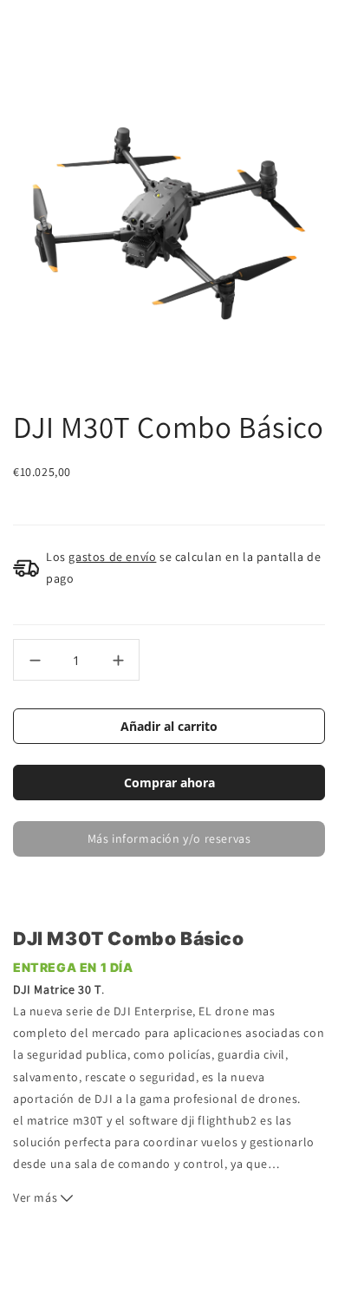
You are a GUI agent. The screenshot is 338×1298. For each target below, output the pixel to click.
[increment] (118, 660)
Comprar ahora (169, 782)
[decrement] (34, 660)
